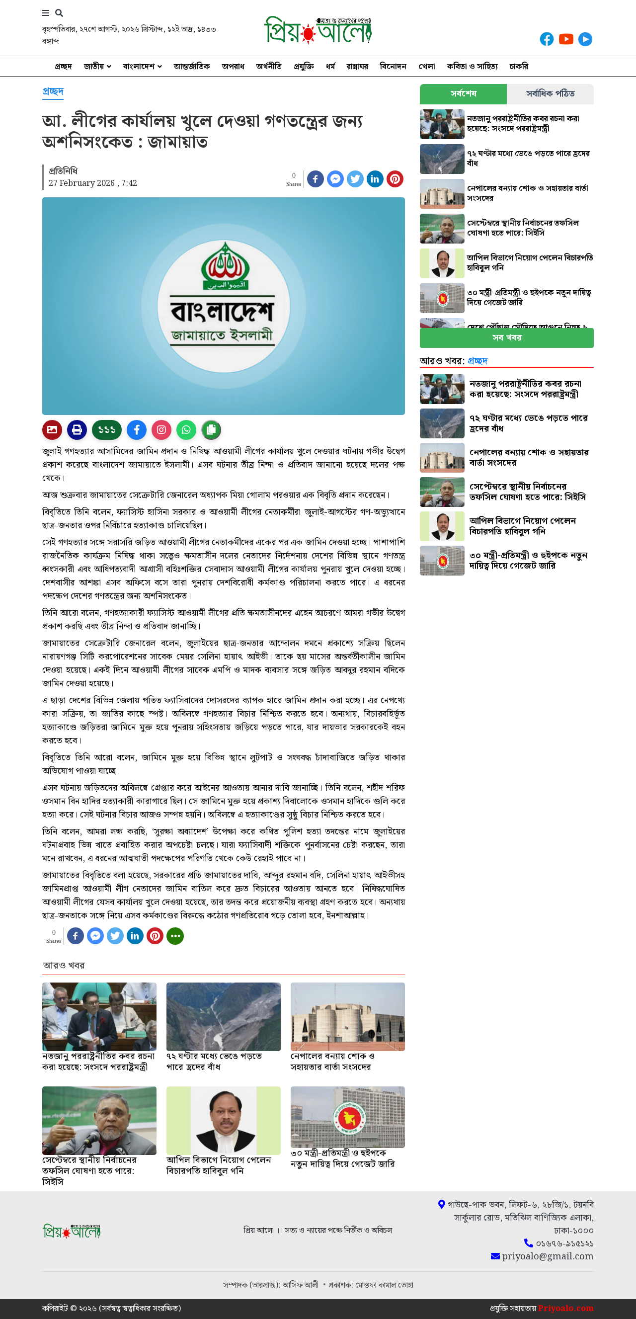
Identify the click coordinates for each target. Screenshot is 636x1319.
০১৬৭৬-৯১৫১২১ (563, 1243)
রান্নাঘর (357, 67)
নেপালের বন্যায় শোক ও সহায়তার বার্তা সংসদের (527, 193)
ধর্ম (330, 67)
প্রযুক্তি (304, 67)
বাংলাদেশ (139, 67)
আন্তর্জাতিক (192, 67)
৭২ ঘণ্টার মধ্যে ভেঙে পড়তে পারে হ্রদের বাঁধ (528, 159)
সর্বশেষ (464, 93)
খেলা (426, 67)
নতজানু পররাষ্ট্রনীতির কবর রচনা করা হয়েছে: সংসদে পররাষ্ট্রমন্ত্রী (523, 124)
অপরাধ (233, 67)
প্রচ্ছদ (63, 67)
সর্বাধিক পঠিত (550, 93)
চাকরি (519, 67)
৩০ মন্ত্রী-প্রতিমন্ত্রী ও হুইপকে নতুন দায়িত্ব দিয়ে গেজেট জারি (529, 298)
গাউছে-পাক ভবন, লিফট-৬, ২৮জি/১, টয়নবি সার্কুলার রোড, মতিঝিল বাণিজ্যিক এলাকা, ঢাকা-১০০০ (519, 1218)
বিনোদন (393, 67)
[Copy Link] (211, 430)
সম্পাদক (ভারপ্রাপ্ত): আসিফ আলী (271, 1285)
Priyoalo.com (566, 1309)
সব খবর (507, 337)
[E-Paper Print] (77, 430)
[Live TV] (585, 39)
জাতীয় (94, 67)
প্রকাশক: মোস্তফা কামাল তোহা (370, 1285)
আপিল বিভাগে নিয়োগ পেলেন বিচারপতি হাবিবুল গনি (530, 263)
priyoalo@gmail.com (547, 1256)
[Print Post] (52, 430)
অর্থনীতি (269, 67)
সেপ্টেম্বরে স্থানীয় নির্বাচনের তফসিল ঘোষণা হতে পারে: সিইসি (523, 228)
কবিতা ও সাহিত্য (472, 67)
